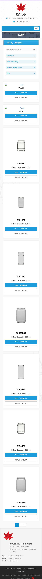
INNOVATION (31, 569)
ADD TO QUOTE (21, 93)
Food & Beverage (13, 62)
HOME (7, 569)
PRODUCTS (21, 569)
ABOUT (13, 569)
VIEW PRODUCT (21, 98)
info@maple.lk (25, 21)
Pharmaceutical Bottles (14, 67)
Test (8, 73)
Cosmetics (10, 56)
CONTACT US (20, 571)
